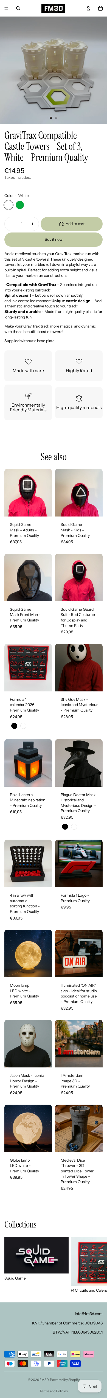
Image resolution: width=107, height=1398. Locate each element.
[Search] (18, 8)
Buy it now (54, 239)
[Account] (88, 8)
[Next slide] (97, 1265)
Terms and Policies (54, 1391)
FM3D (44, 1380)
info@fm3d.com (89, 1313)
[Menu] (6, 8)
